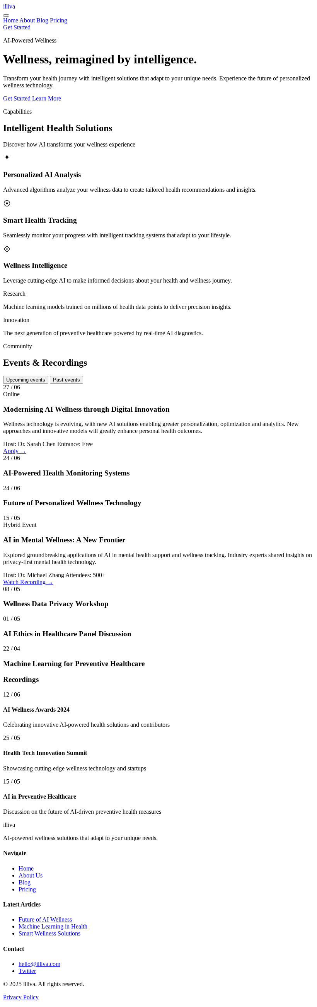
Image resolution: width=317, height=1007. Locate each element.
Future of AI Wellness (45, 919)
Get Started (17, 27)
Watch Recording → (28, 582)
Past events (66, 380)
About (27, 20)
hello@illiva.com (39, 964)
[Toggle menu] (6, 15)
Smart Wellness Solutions (49, 933)
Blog (42, 20)
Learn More (46, 98)
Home (10, 20)
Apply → (14, 451)
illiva (9, 6)
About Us (31, 875)
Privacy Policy (21, 997)
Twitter (27, 971)
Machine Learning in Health (53, 926)
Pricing (58, 20)
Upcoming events (25, 380)
